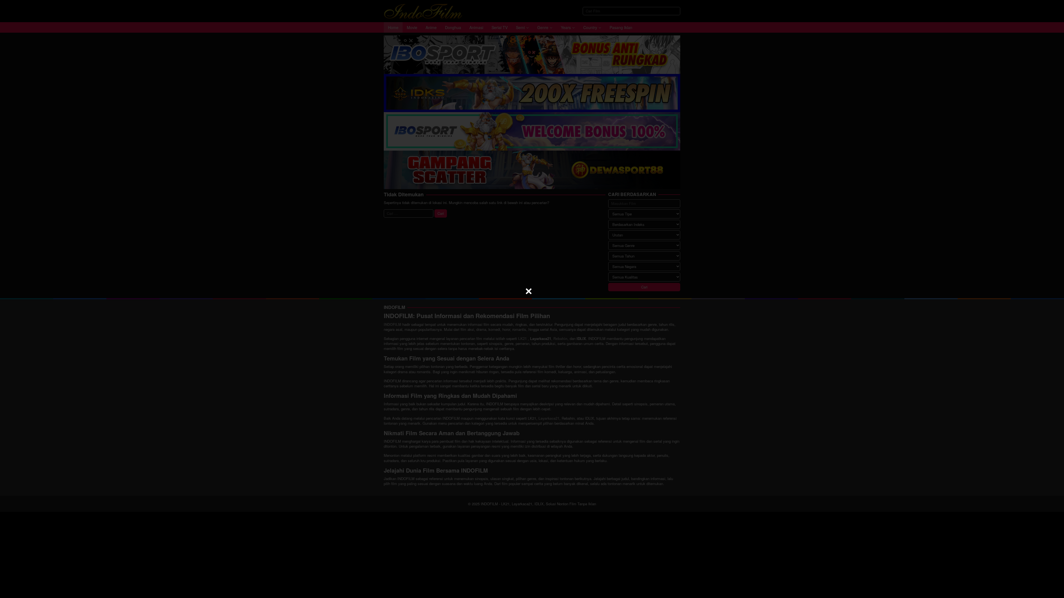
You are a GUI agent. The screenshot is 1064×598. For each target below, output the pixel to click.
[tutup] (528, 291)
